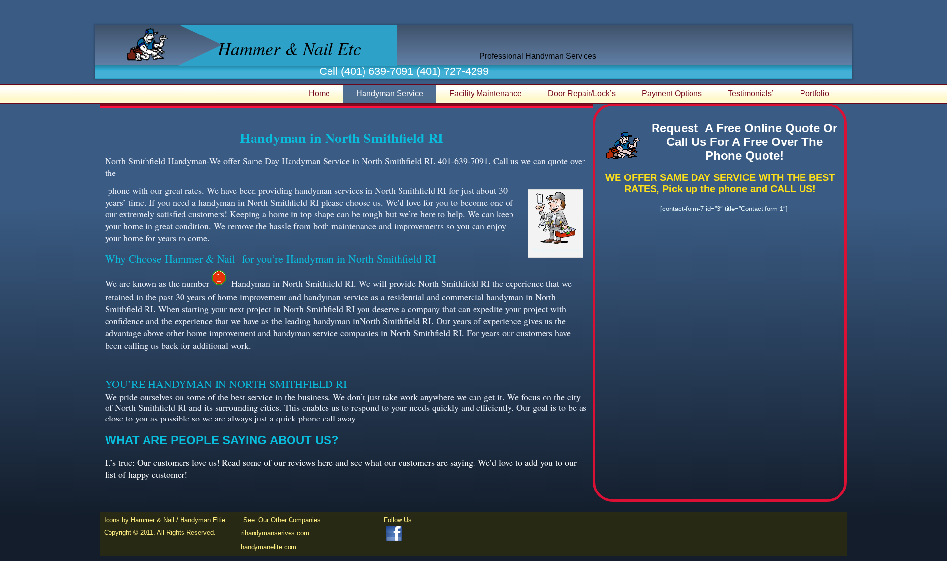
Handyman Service (389, 93)
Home (319, 93)
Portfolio (814, 93)
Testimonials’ (751, 93)
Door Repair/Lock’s (582, 93)
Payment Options (672, 93)
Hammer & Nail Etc (289, 48)
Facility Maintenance (485, 93)
